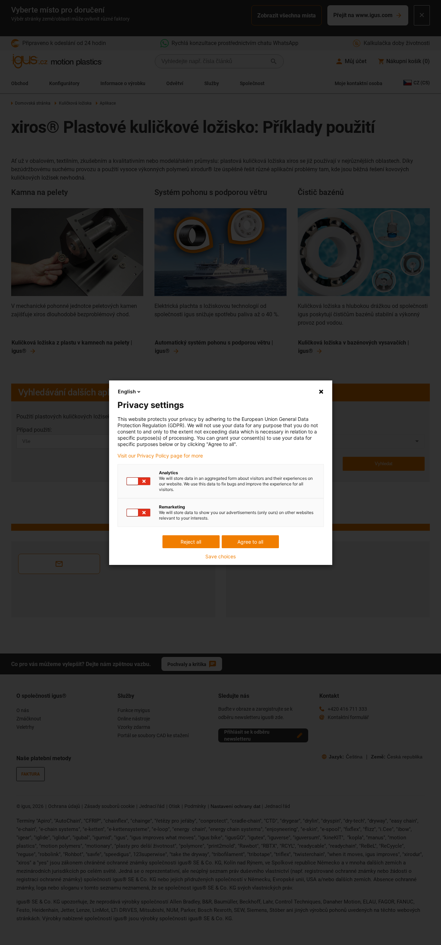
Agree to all (250, 542)
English (127, 391)
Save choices (220, 556)
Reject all (191, 542)
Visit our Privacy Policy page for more (160, 456)
